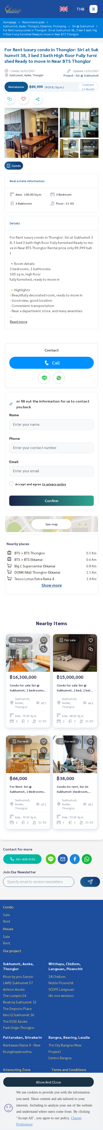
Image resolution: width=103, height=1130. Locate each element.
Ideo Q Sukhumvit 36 (18, 1014)
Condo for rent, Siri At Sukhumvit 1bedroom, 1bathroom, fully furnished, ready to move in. (75, 789)
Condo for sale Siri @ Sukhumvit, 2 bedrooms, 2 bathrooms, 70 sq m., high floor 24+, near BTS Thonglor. (27, 688)
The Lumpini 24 (14, 995)
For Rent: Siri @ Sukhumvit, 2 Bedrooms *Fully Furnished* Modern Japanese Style (28, 789)
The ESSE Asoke (15, 1021)
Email (13, 461)
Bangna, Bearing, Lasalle (69, 1037)
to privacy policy (54, 484)
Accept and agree (28, 484)
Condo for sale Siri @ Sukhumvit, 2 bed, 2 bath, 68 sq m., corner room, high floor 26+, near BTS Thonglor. (75, 688)
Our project (12, 950)
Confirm (51, 500)
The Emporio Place (17, 1008)
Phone (14, 438)
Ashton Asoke (14, 989)
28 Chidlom (57, 976)
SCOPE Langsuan (61, 989)
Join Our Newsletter (19, 872)
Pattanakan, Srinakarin (22, 1037)
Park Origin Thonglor (18, 1027)
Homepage (9, 22)
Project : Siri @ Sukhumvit (81, 75)
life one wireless (61, 995)
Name (14, 415)
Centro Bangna (60, 1057)
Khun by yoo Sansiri (18, 976)
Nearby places (17, 543)
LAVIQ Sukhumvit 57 (18, 982)
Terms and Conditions (69, 1069)
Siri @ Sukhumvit (83, 26)
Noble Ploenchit (61, 982)
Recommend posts (33, 22)
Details (15, 223)
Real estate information (27, 181)
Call (56, 362)
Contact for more (17, 849)
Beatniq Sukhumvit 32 (19, 1002)
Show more (52, 585)
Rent (6, 921)
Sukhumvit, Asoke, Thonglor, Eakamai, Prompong (34, 26)
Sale (6, 914)
